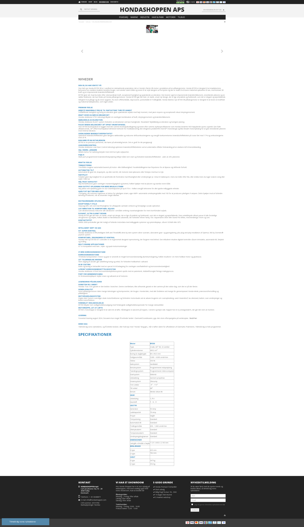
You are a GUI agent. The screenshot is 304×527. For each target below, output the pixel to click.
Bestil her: (193, 318)
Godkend (195, 510)
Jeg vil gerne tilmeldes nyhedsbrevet (209, 504)
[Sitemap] (225, 515)
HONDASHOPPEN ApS (152, 9)
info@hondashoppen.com (96, 500)
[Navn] (208, 495)
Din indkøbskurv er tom (212, 10)
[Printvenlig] (225, 22)
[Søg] (89, 9)
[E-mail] (208, 500)
